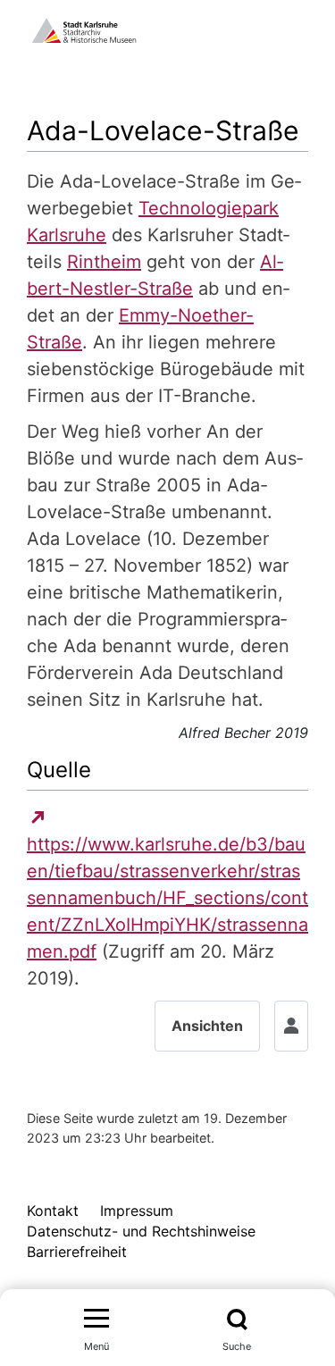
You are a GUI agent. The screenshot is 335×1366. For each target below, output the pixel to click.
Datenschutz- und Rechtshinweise (141, 1231)
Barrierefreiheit (77, 1252)
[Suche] (237, 1319)
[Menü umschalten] (96, 1319)
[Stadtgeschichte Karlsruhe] (84, 29)
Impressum (136, 1210)
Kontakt (53, 1210)
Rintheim (104, 261)
